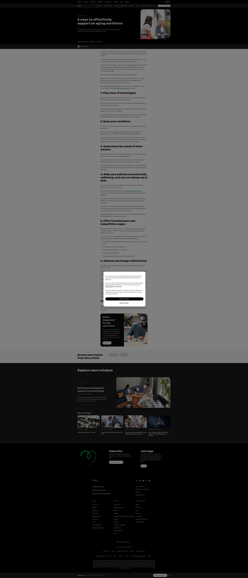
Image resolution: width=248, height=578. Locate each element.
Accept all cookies (124, 298)
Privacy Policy (118, 286)
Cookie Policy (108, 286)
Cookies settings (123, 303)
